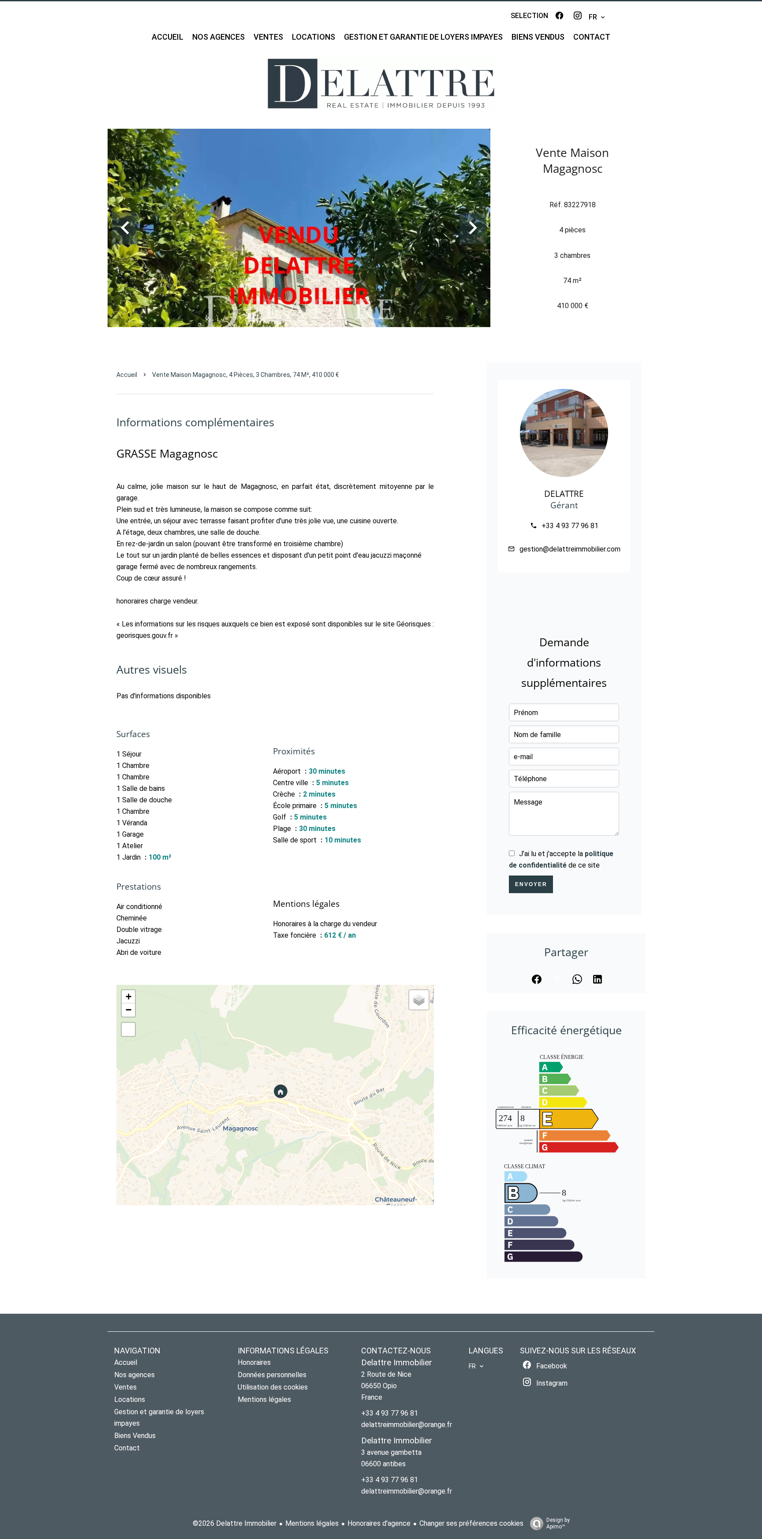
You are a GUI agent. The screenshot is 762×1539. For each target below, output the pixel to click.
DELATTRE (564, 493)
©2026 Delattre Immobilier (234, 1523)
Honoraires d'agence (379, 1523)
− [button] (128, 1009)
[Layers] (419, 1000)
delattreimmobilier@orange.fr (406, 1424)
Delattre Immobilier (396, 1363)
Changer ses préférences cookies (471, 1523)
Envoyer (531, 884)
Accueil (126, 374)
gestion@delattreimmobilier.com (569, 549)
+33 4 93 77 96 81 (570, 526)
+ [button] (128, 996)
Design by (558, 1523)
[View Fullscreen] (128, 1029)
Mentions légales (312, 1523)
